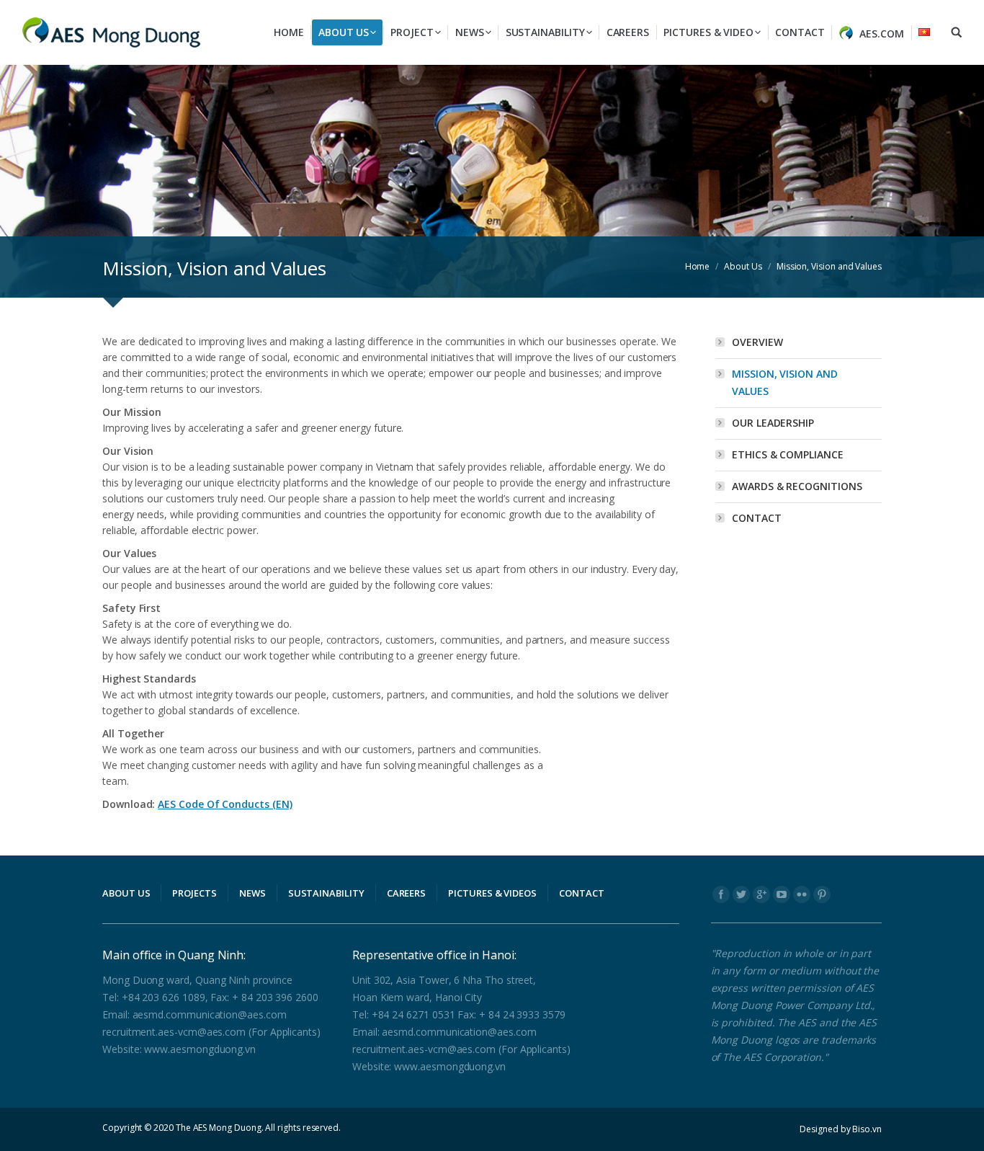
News (252, 892)
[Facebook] (721, 894)
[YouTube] (781, 894)
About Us (742, 266)
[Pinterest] (822, 894)
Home (697, 266)
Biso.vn (867, 1129)
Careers (406, 892)
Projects (194, 892)
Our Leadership (773, 423)
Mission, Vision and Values (785, 382)
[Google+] (761, 894)
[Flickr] (801, 894)
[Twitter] (741, 894)
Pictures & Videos (492, 892)
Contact (757, 518)
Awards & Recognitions (797, 486)
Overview (757, 342)
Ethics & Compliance (788, 454)
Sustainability (326, 892)
